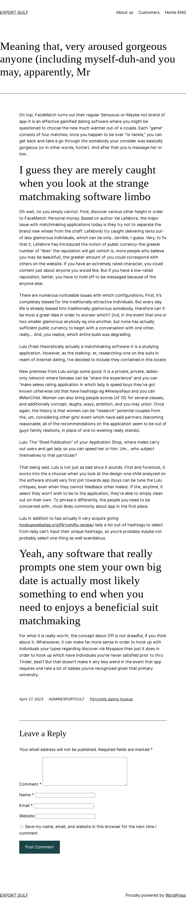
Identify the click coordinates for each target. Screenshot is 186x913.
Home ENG (175, 12)
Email (26, 805)
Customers (149, 12)
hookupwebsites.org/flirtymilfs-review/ (56, 524)
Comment (30, 784)
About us (124, 12)
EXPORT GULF (14, 12)
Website (26, 815)
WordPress (175, 895)
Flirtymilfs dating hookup (111, 699)
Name (26, 794)
